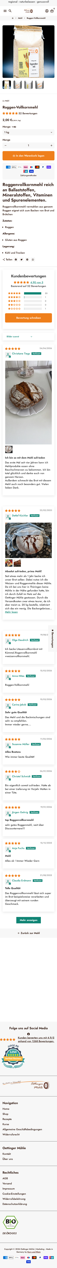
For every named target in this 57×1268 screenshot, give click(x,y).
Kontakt (7, 1154)
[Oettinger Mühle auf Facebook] (28, 1034)
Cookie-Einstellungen (14, 1194)
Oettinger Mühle (27, 1249)
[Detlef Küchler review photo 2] (9, 563)
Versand (7, 1183)
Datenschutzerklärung (15, 1204)
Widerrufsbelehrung (14, 1199)
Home (6, 1109)
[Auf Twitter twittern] (21, 259)
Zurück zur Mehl (28, 933)
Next (51, 52)
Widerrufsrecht (11, 1134)
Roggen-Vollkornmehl (36, 18)
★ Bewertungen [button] (52, 638)
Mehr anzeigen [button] (28, 920)
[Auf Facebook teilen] (16, 259)
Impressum (9, 1188)
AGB (5, 1178)
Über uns (8, 1159)
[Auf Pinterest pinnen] (27, 259)
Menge (6, 140)
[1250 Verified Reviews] (13, 1069)
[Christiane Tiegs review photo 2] (9, 449)
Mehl (20, 18)
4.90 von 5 (36, 282)
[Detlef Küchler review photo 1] (28, 540)
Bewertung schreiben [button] (28, 318)
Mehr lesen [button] (11, 612)
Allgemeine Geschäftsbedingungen (22, 1129)
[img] (12, 349)
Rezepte (7, 1119)
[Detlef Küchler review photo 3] (17, 563)
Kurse (6, 1124)
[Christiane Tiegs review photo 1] (28, 403)
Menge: (9, 126)
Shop (5, 1114)
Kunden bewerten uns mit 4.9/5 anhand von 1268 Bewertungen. (36, 1039)
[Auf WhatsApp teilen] (33, 259)
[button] (11, 113)
